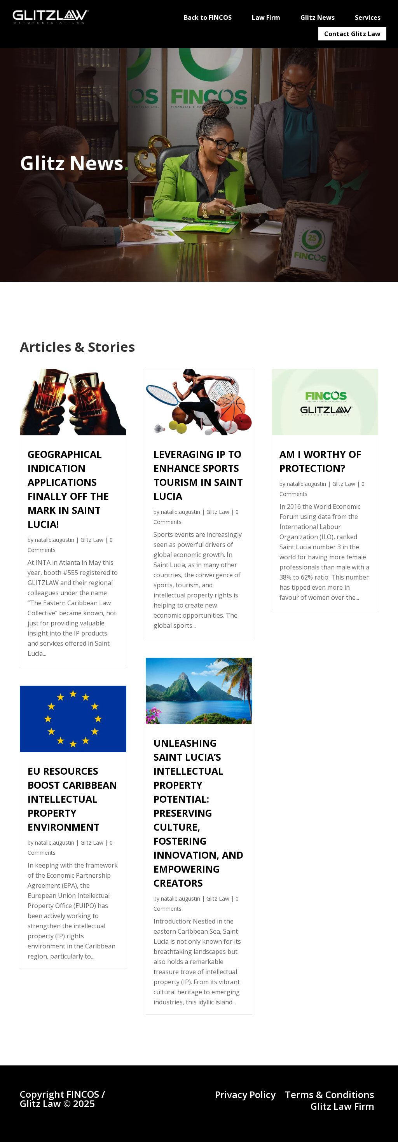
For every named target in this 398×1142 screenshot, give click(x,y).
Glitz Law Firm (342, 1106)
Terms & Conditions (329, 1094)
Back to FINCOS (208, 17)
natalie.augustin (54, 539)
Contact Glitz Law (352, 34)
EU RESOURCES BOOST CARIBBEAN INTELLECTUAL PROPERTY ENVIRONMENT (72, 798)
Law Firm (266, 17)
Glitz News (317, 17)
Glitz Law (91, 539)
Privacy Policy (245, 1094)
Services (368, 17)
